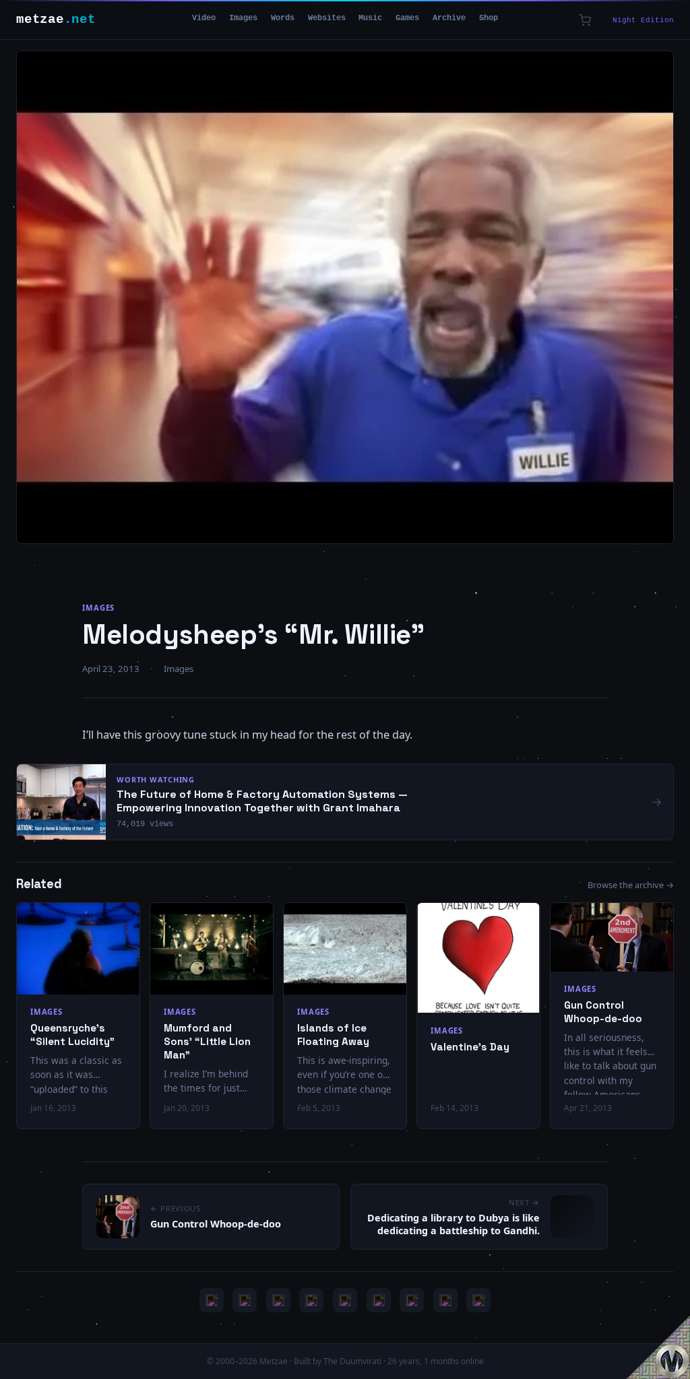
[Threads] (445, 1300)
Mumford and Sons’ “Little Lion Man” (207, 1041)
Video (204, 18)
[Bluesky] (278, 1300)
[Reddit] (478, 1300)
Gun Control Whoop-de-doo (603, 1012)
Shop (488, 18)
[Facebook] (412, 1300)
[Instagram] (244, 1300)
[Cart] (584, 20)
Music (370, 18)
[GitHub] (311, 1300)
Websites (327, 18)
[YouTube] (211, 1300)
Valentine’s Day (470, 1046)
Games (407, 18)
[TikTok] (379, 1300)
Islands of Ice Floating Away (333, 1034)
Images (243, 18)
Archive (449, 18)
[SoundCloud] (345, 1300)
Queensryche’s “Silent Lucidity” (72, 1034)
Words (282, 18)
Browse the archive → (631, 885)
